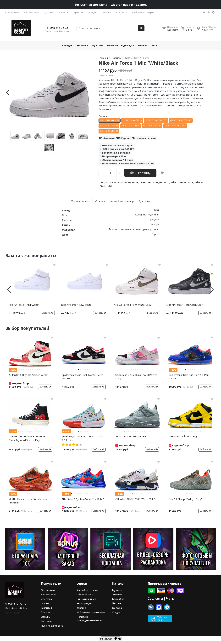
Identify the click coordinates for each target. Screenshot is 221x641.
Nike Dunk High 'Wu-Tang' (183, 436)
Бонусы (92, 12)
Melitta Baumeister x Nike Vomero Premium (28, 500)
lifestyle (116, 603)
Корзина (81, 607)
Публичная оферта (143, 12)
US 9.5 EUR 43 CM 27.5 (155, 120)
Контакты (121, 12)
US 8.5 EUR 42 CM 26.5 (180, 120)
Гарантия (78, 12)
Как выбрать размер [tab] (122, 201)
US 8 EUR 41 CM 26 (109, 125)
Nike (173, 182)
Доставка (49, 12)
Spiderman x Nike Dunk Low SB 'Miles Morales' (82, 376)
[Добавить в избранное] (162, 173)
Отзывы (106, 12)
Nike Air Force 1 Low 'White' (76, 304)
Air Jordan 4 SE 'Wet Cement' (131, 436)
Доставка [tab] (144, 201)
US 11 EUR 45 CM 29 (109, 120)
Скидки (116, 612)
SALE (154, 45)
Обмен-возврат (86, 594)
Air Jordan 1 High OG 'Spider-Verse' (28, 374)
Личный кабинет (86, 599)
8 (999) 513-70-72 (57, 27)
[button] (7, 92)
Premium (143, 45)
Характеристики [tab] (80, 201)
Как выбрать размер (88, 590)
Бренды (67, 45)
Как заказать (31, 12)
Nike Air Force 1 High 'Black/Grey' (184, 304)
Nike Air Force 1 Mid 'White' (24, 304)
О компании (12, 12)
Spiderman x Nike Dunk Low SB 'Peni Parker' (189, 376)
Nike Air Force (185, 182)
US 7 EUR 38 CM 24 (152, 125)
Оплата (63, 12)
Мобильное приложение (91, 612)
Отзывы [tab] (100, 201)
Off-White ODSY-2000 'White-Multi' (135, 499)
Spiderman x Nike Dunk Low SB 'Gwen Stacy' (136, 376)
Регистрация (84, 603)
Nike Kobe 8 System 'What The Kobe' (83, 499)
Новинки (82, 45)
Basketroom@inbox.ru (57, 31)
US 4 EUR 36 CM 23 (109, 131)
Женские (112, 45)
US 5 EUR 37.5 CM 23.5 (175, 125)
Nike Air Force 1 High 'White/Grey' (133, 304)
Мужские (97, 45)
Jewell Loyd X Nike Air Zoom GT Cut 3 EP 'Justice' (82, 438)
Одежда (126, 45)
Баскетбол (118, 599)
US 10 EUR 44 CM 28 (132, 120)
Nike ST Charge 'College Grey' (185, 499)
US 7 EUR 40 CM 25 (130, 125)
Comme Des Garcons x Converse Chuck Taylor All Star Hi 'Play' (27, 438)
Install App (107, 638)
